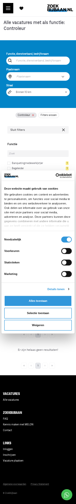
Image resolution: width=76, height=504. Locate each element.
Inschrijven (9, 455)
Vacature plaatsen (13, 460)
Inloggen (8, 449)
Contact (7, 430)
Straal (9, 85)
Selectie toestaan (38, 313)
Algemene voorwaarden (14, 484)
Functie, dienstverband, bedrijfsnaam (27, 53)
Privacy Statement (40, 484)
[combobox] (40, 76)
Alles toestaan (38, 300)
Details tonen (56, 289)
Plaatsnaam (13, 69)
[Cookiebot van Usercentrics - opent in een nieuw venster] (55, 175)
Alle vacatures (11, 399)
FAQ (5, 418)
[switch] (66, 251)
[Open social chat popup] (66, 494)
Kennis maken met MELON (18, 424)
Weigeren (38, 325)
